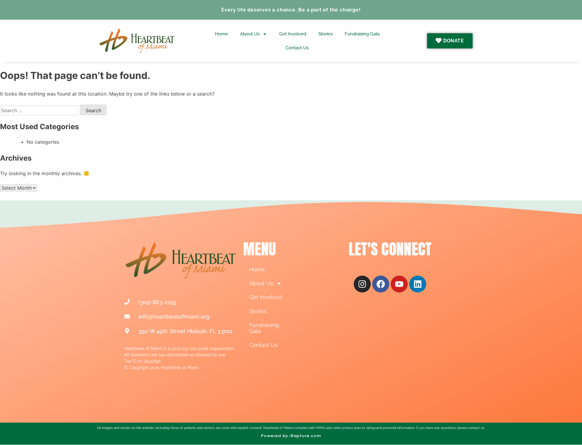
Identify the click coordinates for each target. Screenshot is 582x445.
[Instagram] (362, 284)
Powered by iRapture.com (291, 436)
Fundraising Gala (362, 34)
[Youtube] (399, 284)
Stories (325, 34)
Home (221, 34)
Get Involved (292, 34)
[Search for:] (40, 110)
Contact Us (297, 48)
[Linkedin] (417, 284)
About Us (249, 34)
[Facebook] (380, 284)
